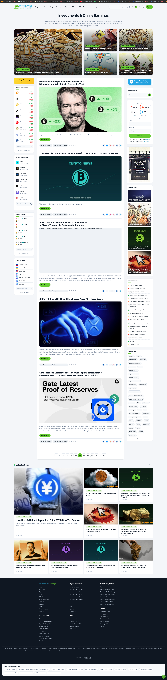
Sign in (149, 7)
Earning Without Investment (107, 604)
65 (96, 455)
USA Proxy (22, 271)
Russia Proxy (23, 264)
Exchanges (59, 7)
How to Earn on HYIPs (76, 624)
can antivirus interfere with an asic (140, 301)
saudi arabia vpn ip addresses (139, 310)
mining (145, 417)
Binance (22, 167)
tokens (131, 428)
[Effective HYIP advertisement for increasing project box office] (48, 52)
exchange (143, 406)
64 (92, 455)
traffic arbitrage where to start (138, 295)
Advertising (93, 7)
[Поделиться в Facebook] (103, 145)
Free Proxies (42, 641)
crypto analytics (133, 370)
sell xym (132, 341)
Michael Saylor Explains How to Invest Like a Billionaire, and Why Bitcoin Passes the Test (61, 82)
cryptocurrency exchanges (136, 395)
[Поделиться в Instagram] (110, 145)
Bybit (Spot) (23, 179)
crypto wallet (142, 384)
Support (41, 604)
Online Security (104, 616)
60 (76, 455)
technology (146, 424)
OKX (21, 185)
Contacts (41, 601)
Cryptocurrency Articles (76, 599)
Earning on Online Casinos (107, 599)
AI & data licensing (105, 614)
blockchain (143, 359)
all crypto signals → (24, 253)
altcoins (131, 356)
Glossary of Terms (105, 624)
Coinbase (23, 173)
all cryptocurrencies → (24, 150)
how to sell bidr (134, 344)
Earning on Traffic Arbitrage (107, 592)
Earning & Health (104, 619)
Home (40, 587)
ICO (80, 7)
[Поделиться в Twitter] (107, 145)
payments (138, 420)
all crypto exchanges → (24, 207)
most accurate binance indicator (139, 316)
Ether (138, 402)
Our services (42, 619)
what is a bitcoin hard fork (137, 288)
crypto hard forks (133, 377)
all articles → (149, 465)
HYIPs (74, 7)
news (131, 421)
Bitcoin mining (132, 359)
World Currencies (44, 633)
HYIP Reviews (73, 621)
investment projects (134, 413)
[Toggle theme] (143, 7)
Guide (40, 606)
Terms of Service (44, 599)
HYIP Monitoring (43, 628)
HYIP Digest (42, 631)
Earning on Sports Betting (107, 601)
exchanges (132, 410)
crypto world (132, 388)
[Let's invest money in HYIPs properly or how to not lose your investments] (136, 64)
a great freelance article (137, 291)
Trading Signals (43, 626)
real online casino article (137, 319)
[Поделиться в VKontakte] (117, 145)
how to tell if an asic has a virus (139, 298)
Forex (85, 7)
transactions (132, 431)
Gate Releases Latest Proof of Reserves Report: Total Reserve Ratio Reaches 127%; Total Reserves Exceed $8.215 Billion (70, 374)
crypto (140, 366)
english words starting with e (138, 334)
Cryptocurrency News (60, 145)
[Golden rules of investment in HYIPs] (136, 40)
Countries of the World (45, 638)
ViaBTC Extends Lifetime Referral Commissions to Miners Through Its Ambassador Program (63, 223)
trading (138, 428)
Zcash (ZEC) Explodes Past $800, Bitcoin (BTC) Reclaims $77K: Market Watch (78, 153)
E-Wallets (102, 626)
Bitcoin (138, 356)
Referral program (44, 609)
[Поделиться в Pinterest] (113, 145)
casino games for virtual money (139, 323)
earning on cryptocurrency (136, 399)
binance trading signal (136, 313)
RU (133, 7)
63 (88, 455)
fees (140, 410)
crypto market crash (134, 381)
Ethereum (146, 402)
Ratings (51, 7)
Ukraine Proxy (23, 268)
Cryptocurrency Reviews (76, 589)
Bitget (21, 161)
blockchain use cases (134, 363)
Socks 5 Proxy (23, 284)
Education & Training (106, 621)
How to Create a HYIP (76, 626)
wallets (141, 431)
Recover (146, 141)
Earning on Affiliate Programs (108, 594)
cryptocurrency (134, 392)
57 (63, 455)
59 (72, 455)
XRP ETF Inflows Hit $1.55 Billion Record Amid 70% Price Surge (71, 299)
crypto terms (132, 384)
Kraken (22, 191)
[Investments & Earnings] (23, 7)
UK (139, 7)
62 (84, 455)
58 (67, 455)
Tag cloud (42, 589)
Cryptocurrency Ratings (45, 621)
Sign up (41, 592)
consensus (132, 366)
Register (147, 139)
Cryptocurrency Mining (76, 594)
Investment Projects (75, 619)
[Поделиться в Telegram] (120, 145)
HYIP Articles (73, 628)
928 (104, 455)
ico (145, 410)
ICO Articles (73, 611)
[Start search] (149, 94)
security (131, 424)
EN (136, 7)
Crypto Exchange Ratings (46, 624)
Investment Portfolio (44, 636)
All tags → (139, 438)
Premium (41, 611)
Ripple (146, 420)
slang (138, 424)
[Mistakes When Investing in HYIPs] (100, 40)
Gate (21, 197)
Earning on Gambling (106, 597)
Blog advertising (24, 81)
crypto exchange (133, 374)
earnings (131, 402)
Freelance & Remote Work (107, 589)
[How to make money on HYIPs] (100, 64)
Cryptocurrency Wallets (76, 592)
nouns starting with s (136, 337)
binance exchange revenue (138, 331)
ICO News (72, 609)
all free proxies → (24, 292)
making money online (136, 285)
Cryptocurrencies (40, 7)
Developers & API (105, 611)
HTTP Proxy (22, 274)
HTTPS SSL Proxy (24, 277)
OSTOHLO (87, 657)
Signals (67, 7)
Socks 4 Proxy (23, 281)
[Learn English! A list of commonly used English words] (139, 164)
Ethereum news (133, 406)
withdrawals (132, 435)
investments (146, 413)
